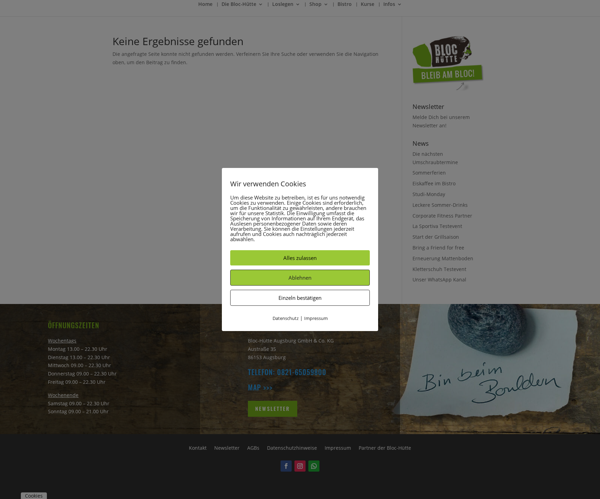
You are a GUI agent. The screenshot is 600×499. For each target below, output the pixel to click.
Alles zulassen (300, 257)
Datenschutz (286, 318)
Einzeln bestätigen (300, 297)
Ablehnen (300, 277)
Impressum (316, 318)
